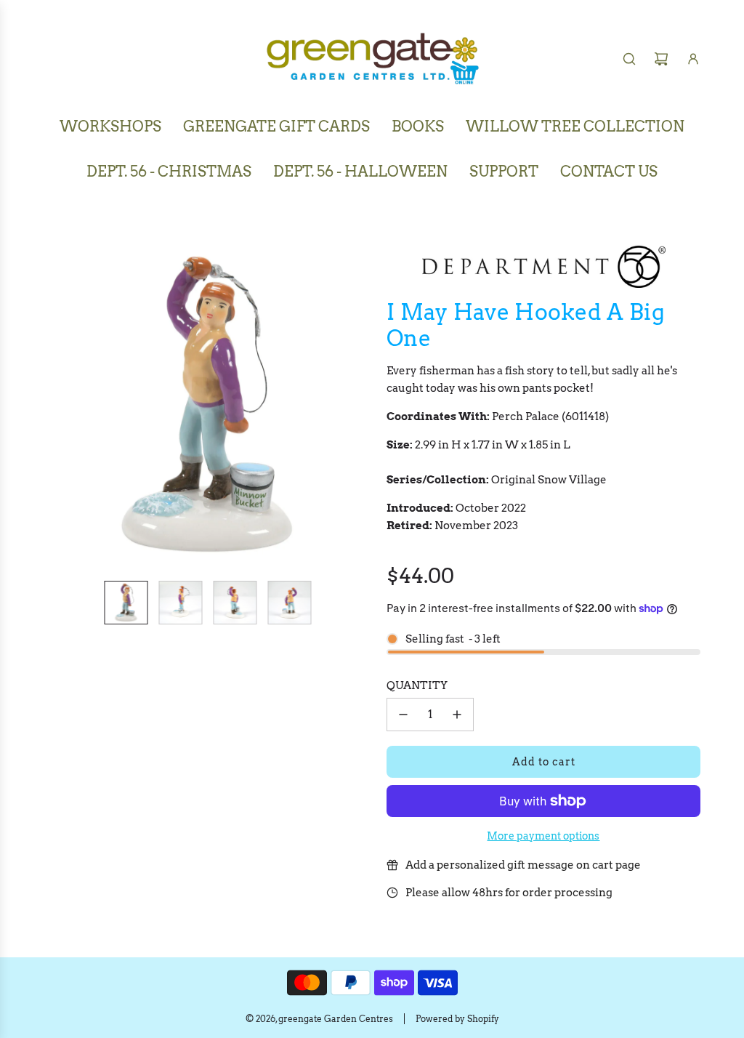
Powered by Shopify (457, 1018)
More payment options (543, 836)
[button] (55, 405)
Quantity (417, 685)
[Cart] (661, 59)
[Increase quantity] (457, 715)
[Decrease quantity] (403, 715)
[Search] (629, 59)
